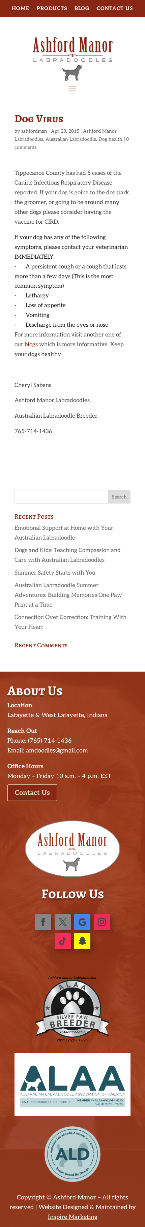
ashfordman (34, 131)
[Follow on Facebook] (43, 922)
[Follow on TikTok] (63, 941)
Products (52, 8)
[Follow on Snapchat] (82, 941)
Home (20, 8)
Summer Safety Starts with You (54, 573)
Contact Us (115, 8)
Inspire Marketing (72, 1217)
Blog (82, 8)
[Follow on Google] (82, 922)
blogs (31, 344)
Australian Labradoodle (71, 139)
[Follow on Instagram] (102, 922)
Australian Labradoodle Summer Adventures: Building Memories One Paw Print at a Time (68, 595)
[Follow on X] (63, 922)
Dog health (110, 139)
